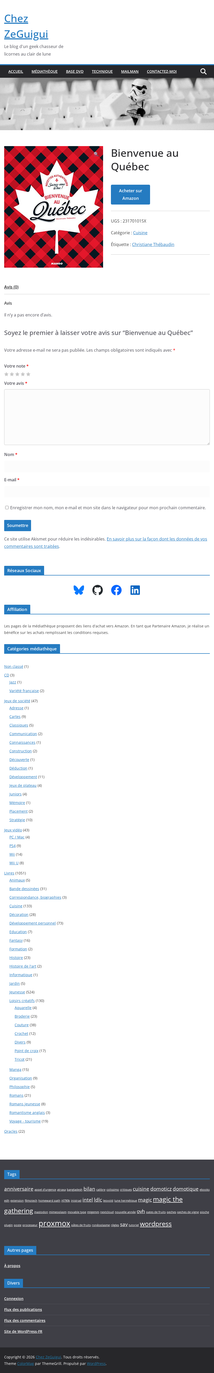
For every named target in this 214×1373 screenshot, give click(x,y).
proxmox (54, 1223)
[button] (96, 154)
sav (124, 1224)
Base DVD (75, 71)
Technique (102, 71)
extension (17, 1200)
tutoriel (134, 1225)
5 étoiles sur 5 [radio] (28, 374)
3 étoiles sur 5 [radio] (17, 374)
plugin (8, 1225)
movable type (77, 1212)
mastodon (41, 1212)
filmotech (31, 1200)
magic (145, 1199)
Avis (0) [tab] (11, 287)
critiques (126, 1189)
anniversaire (18, 1188)
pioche (204, 1212)
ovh (141, 1211)
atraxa (61, 1189)
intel (87, 1199)
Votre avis (15, 383)
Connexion (13, 1298)
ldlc (98, 1199)
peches (171, 1212)
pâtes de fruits (81, 1225)
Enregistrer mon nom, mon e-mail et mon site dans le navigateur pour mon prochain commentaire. (108, 508)
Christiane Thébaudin (153, 244)
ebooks (205, 1189)
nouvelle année (125, 1212)
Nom (10, 454)
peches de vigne (188, 1212)
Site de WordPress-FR (23, 1331)
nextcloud (107, 1212)
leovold (108, 1200)
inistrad (76, 1200)
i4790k (65, 1200)
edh (6, 1200)
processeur (30, 1225)
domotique (186, 1188)
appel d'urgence (45, 1189)
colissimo (112, 1189)
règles (115, 1225)
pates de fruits (156, 1212)
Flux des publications (23, 1309)
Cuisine (140, 233)
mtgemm (93, 1212)
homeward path (49, 1200)
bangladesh (74, 1189)
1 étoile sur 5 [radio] (6, 374)
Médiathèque (45, 71)
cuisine (141, 1188)
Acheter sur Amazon (130, 194)
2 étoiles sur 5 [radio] (12, 374)
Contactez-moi (162, 71)
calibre (100, 1189)
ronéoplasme (101, 1225)
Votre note (16, 366)
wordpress (156, 1223)
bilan (89, 1188)
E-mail (12, 480)
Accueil (15, 71)
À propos (12, 1265)
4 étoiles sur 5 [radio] (23, 374)
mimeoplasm (58, 1212)
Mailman (130, 71)
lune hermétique (125, 1200)
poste (17, 1225)
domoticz (161, 1188)
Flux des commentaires (24, 1320)
